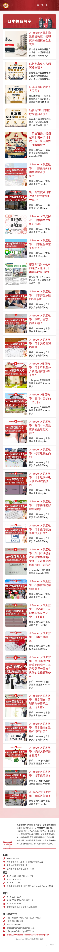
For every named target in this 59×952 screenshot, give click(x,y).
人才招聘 (50, 944)
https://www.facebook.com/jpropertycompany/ (28, 935)
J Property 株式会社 (5, 5)
